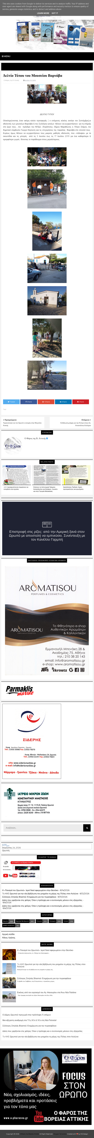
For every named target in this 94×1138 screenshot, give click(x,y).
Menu (7, 56)
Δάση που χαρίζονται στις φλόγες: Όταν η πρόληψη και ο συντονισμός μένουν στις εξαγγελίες (42, 900)
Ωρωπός (6, 850)
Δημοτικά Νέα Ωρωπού (22, 921)
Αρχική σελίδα (8, 934)
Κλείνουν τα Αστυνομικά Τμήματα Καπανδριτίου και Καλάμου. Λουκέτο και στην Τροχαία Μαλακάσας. (45, 489)
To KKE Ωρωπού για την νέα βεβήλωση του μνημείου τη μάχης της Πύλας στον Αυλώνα (40, 893)
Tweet (12, 402)
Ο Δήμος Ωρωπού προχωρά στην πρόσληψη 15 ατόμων (26, 1015)
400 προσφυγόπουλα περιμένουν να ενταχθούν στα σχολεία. (16, 488)
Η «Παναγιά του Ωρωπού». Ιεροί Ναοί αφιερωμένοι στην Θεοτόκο (30, 890)
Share (29, 402)
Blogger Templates (60, 1134)
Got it (55, 13)
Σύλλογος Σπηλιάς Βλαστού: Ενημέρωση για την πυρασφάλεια (29, 897)
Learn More (43, 13)
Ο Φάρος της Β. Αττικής (35, 438)
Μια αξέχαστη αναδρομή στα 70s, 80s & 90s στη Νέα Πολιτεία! (29, 1020)
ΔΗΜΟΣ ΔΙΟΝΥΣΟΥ (8, 925)
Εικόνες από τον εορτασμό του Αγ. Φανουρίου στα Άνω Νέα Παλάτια (46, 992)
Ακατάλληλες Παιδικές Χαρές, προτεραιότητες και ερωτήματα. (73, 488)
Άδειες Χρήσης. (9, 938)
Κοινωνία (39, 921)
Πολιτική (66, 921)
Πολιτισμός (53, 921)
